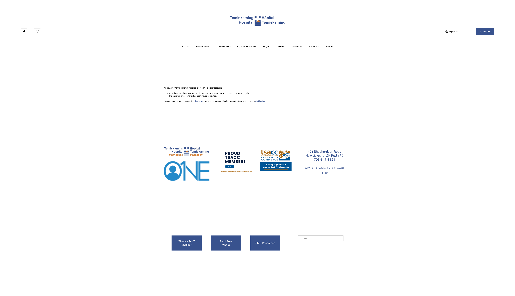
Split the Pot (485, 31)
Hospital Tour (314, 46)
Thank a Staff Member (187, 243)
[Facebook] (24, 31)
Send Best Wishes (226, 243)
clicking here (199, 101)
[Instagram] (37, 31)
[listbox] (451, 31)
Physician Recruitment (246, 46)
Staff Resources (265, 243)
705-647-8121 (324, 159)
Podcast (329, 46)
